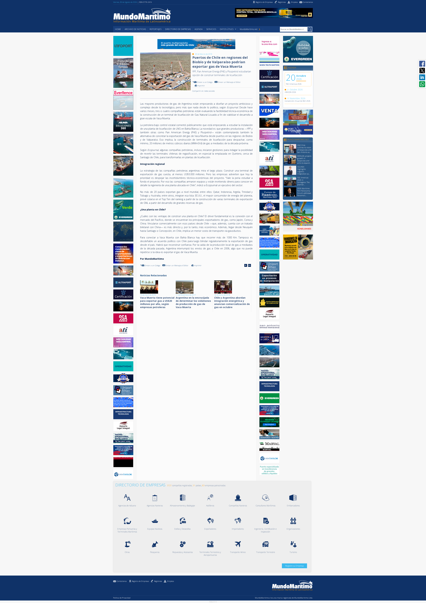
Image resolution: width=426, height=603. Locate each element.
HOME (118, 29)
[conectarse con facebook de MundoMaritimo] (422, 64)
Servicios (211, 29)
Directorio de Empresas (178, 29)
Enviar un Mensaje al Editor (229, 82)
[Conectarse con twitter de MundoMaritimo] (422, 71)
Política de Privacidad (121, 598)
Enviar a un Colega (205, 82)
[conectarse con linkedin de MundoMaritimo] (422, 77)
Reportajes (155, 29)
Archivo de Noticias (135, 29)
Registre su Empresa (294, 565)
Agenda (199, 29)
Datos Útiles (226, 29)
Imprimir (201, 85)
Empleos (170, 581)
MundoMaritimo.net (248, 29)
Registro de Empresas (140, 581)
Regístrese (158, 581)
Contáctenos (122, 581)
